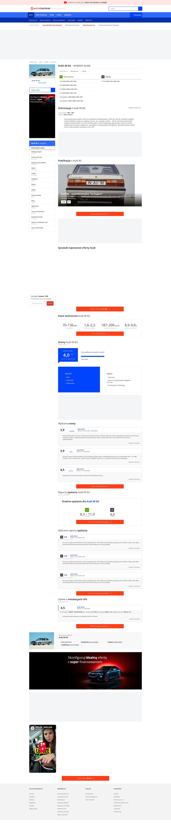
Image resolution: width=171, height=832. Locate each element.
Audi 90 (34, 143)
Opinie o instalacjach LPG (39, 223)
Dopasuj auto (33, 20)
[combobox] (42, 90)
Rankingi (80, 20)
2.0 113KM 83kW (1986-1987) (68, 81)
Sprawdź (50, 303)
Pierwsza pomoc (119, 800)
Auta (31, 15)
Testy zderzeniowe (37, 228)
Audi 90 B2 (36, 80)
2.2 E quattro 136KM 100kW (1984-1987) (71, 101)
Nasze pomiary (36, 196)
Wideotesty (88, 20)
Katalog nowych (36, 152)
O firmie (31, 794)
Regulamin (32, 803)
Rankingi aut (61, 800)
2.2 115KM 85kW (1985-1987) (68, 93)
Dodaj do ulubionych (134, 108)
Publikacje (34, 179)
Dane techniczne (41, 15)
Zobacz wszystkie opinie (98, 486)
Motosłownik (117, 806)
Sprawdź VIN (89, 794)
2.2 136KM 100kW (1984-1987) (68, 89)
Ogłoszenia (71, 20)
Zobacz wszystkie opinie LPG (99, 626)
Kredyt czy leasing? (63, 812)
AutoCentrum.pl (40, 8)
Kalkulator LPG (61, 809)
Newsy (33, 185)
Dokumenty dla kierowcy (121, 803)
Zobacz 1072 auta (98, 309)
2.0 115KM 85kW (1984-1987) (68, 85)
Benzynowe (74, 71)
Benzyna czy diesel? (63, 806)
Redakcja (32, 797)
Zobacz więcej (84, 778)
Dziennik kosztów (37, 217)
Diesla (84, 71)
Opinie (52, 15)
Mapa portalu (33, 809)
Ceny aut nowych (45, 20)
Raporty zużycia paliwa (38, 163)
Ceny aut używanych (59, 20)
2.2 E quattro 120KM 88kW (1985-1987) (71, 97)
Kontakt (31, 806)
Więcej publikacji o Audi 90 (99, 214)
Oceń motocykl (90, 800)
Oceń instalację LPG (91, 797)
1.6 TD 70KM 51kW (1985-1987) (110, 81)
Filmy (33, 201)
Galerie (33, 190)
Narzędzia (67, 15)
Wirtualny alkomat (62, 803)
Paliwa (59, 15)
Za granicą (117, 809)
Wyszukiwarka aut (62, 794)
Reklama (31, 800)
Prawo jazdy (117, 812)
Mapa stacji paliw (62, 815)
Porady (116, 794)
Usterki (34, 174)
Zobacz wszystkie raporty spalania (98, 593)
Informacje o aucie (37, 148)
